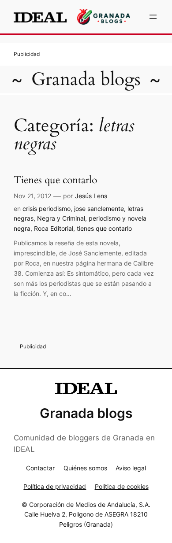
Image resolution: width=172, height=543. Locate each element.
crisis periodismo (46, 208)
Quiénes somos (85, 468)
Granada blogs (86, 79)
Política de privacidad (54, 486)
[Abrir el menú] (153, 16)
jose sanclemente (99, 208)
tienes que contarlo (104, 228)
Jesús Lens (91, 195)
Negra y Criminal (61, 218)
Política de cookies (122, 486)
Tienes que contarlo (55, 180)
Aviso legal (131, 468)
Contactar (40, 468)
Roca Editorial (53, 228)
